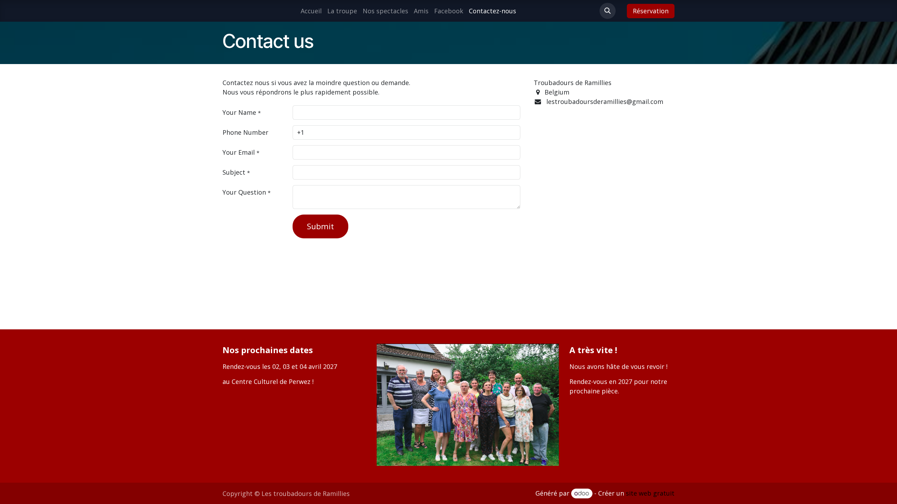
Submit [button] (320, 226)
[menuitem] (311, 11)
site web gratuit (650, 493)
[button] (608, 11)
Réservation (651, 11)
